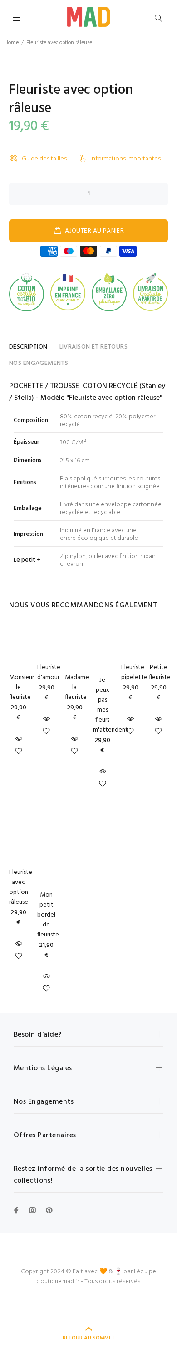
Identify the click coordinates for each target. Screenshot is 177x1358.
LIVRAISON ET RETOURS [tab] (93, 347)
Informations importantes (125, 159)
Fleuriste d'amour (48, 672)
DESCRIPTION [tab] (28, 347)
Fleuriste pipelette (134, 672)
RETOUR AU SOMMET (89, 1338)
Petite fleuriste (160, 672)
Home (12, 42)
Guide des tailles (44, 159)
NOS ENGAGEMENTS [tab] (38, 363)
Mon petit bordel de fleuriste (48, 915)
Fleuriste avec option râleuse (20, 887)
